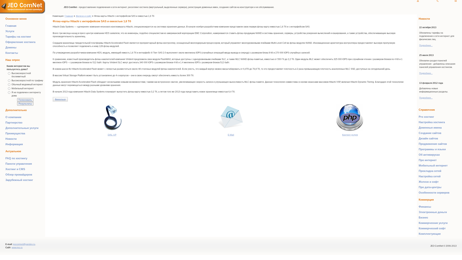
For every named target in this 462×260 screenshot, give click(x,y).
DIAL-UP (112, 135)
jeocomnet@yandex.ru (24, 244)
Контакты (11, 52)
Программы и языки (432, 149)
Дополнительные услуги (21, 127)
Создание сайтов (430, 133)
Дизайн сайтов (428, 138)
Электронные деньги (433, 212)
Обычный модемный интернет (27, 84)
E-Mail (231, 135)
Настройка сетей (430, 176)
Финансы (425, 206)
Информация (14, 144)
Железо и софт (83, 16)
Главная (10, 25)
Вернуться (60, 99)
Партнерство (13, 122)
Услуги (9, 31)
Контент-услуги (350, 135)
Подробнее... (426, 45)
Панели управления (18, 163)
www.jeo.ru (17, 247)
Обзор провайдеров (18, 174)
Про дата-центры (430, 187)
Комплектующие (430, 233)
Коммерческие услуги (433, 222)
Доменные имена (430, 127)
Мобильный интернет (23, 88)
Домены (10, 47)
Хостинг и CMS (15, 169)
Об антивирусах (429, 154)
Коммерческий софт (432, 228)
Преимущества (15, 133)
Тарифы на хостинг (18, 36)
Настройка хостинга (432, 122)
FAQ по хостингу (16, 158)
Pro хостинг (426, 116)
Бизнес (423, 217)
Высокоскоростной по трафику (27, 80)
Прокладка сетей (430, 170)
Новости (11, 138)
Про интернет (428, 160)
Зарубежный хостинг (19, 179)
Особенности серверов (434, 192)
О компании (13, 117)
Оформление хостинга (20, 42)
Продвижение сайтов (433, 143)
